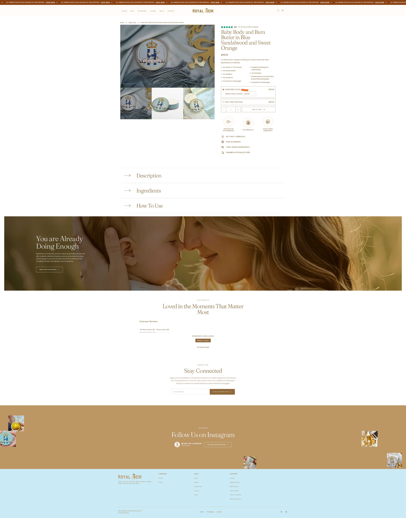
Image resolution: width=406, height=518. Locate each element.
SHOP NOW (42, 2)
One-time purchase (234, 102)
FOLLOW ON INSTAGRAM (216, 444)
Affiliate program (235, 499)
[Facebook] (281, 512)
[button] (278, 10)
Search (232, 478)
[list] (167, 56)
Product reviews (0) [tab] (147, 330)
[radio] (223, 89)
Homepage (210, 512)
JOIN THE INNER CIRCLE (220, 392)
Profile (160, 482)
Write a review (203, 340)
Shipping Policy (235, 482)
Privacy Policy (234, 491)
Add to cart (257, 109)
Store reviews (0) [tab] (162, 330)
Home (122, 22)
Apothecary (198, 487)
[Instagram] (286, 512)
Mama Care (132, 22)
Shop (196, 478)
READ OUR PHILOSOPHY (48, 269)
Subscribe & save (236, 89)
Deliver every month (234, 94)
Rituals (196, 482)
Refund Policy (234, 487)
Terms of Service (235, 495)
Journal (196, 491)
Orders (160, 478)
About (196, 495)
